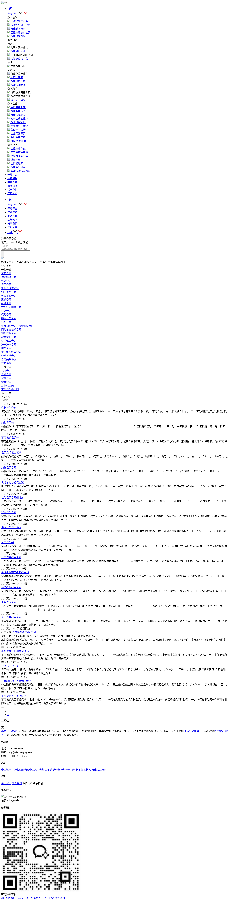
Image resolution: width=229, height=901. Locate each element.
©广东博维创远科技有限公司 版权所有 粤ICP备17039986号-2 (34, 898)
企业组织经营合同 (11, 352)
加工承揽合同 (8, 292)
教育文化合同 (8, 337)
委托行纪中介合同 (11, 307)
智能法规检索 (99, 769)
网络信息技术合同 (11, 329)
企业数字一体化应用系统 (15, 769)
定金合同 (6, 382)
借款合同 (6, 281)
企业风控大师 (36, 769)
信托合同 (6, 322)
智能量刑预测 (67, 769)
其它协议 (6, 363)
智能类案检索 (83, 769)
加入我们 (17, 783)
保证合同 (6, 378)
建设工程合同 (8, 296)
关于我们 (6, 783)
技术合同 (6, 303)
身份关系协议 (8, 359)
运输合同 (6, 299)
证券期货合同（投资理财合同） (18, 326)
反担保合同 (7, 385)
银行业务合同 (8, 318)
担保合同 (6, 284)
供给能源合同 (8, 277)
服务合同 (6, 348)
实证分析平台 (52, 769)
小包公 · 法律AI (9, 731)
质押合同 (6, 374)
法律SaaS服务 (191, 731)
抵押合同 (6, 370)
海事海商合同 (8, 344)
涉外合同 (6, 311)
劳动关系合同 (8, 355)
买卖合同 (6, 273)
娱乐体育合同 (8, 340)
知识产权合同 (8, 333)
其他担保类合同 (10, 389)
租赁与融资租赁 (10, 288)
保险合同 (6, 314)
